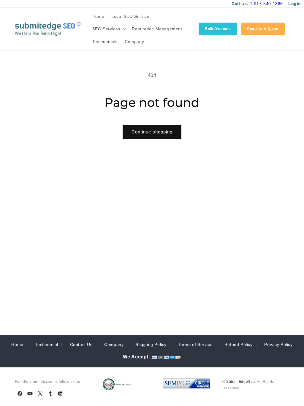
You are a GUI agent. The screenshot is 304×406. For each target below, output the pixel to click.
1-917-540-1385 (266, 3)
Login (294, 3)
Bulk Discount (218, 29)
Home (17, 344)
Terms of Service (195, 344)
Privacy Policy (278, 344)
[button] (108, 29)
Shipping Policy (151, 344)
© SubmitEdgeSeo (238, 382)
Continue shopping (152, 131)
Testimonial (46, 344)
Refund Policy (238, 344)
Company (114, 344)
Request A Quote (262, 29)
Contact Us (81, 344)
